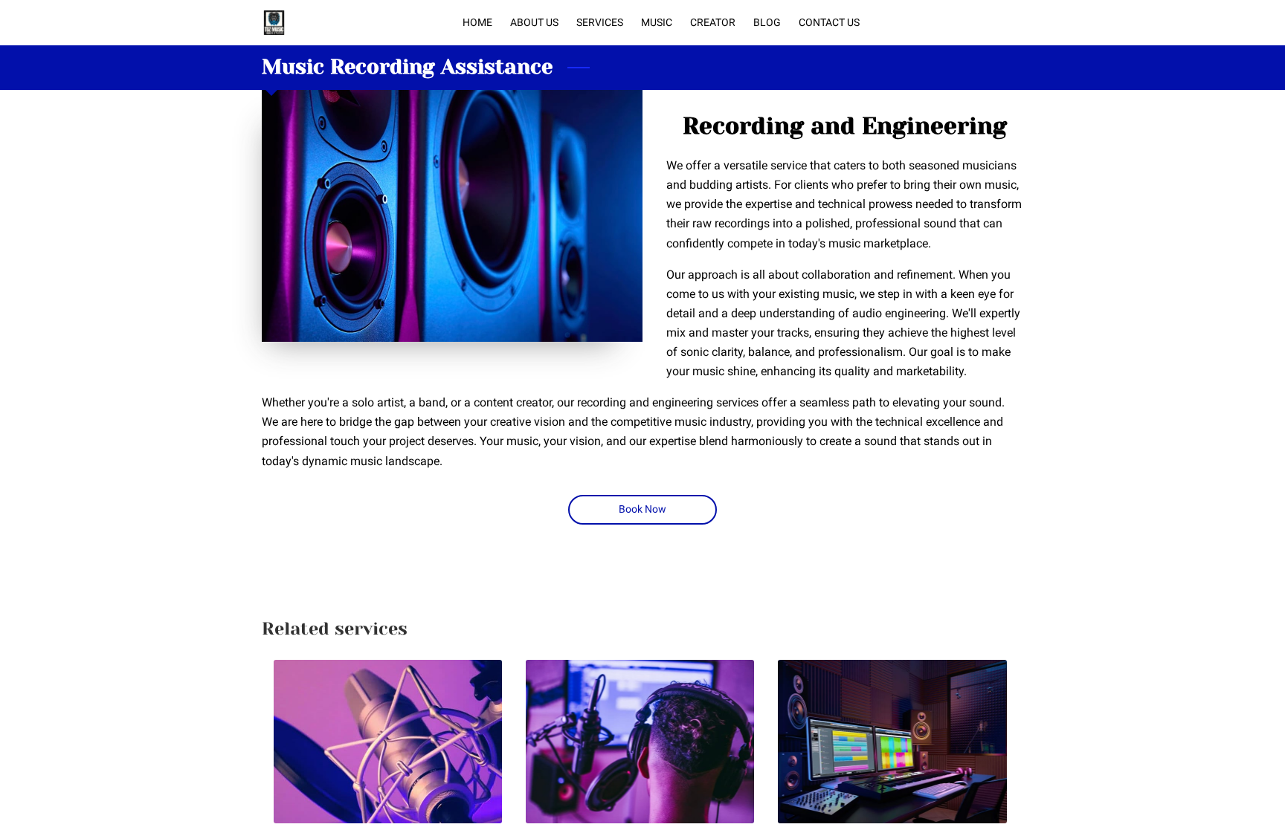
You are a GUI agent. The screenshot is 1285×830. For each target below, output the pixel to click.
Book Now (643, 509)
